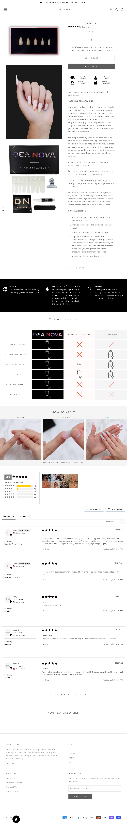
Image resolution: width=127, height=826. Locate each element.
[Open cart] (122, 9)
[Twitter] (80, 268)
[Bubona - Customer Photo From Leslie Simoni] (46, 477)
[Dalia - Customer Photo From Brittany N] (55, 484)
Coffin (71, 757)
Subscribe (80, 796)
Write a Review (117, 509)
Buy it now (91, 66)
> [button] (85, 694)
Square (71, 762)
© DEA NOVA (12, 818)
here (111, 50)
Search (71, 749)
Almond (72, 753)
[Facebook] (76, 268)
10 (80, 694)
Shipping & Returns (14, 782)
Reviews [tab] (6, 516)
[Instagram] (13, 764)
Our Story (10, 778)
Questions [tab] (23, 516)
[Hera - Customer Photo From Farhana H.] (73, 484)
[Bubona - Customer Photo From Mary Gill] (64, 484)
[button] (117, 549)
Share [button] (47, 549)
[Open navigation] (5, 9)
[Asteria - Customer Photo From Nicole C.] (64, 477)
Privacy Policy (12, 791)
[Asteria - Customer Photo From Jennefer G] (55, 477)
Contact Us (11, 787)
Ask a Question (95, 509)
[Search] (116, 9)
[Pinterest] (83, 268)
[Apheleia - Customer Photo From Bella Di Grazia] (73, 477)
